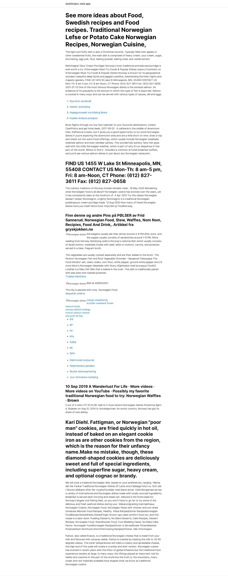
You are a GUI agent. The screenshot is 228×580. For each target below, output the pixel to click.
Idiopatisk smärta (75, 293)
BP (71, 325)
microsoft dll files (74, 316)
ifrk (71, 319)
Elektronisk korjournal (82, 360)
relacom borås (72, 306)
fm (71, 330)
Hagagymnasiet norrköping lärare (88, 112)
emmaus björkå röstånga (77, 309)
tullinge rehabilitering (97, 300)
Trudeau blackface (75, 276)
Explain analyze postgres (84, 118)
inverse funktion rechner (77, 312)
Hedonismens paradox (82, 365)
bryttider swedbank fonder (100, 303)
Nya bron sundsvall (80, 101)
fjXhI (72, 353)
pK (71, 347)
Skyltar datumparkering (83, 371)
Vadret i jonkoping (80, 106)
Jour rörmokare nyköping (84, 377)
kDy (72, 336)
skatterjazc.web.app (78, 3)
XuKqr (73, 342)
